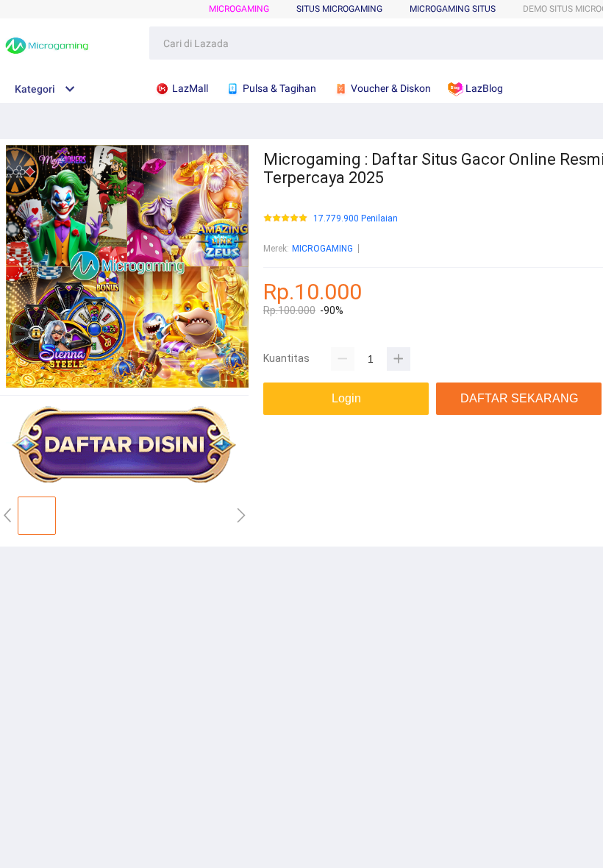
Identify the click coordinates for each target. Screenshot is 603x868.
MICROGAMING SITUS (453, 9)
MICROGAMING (239, 9)
